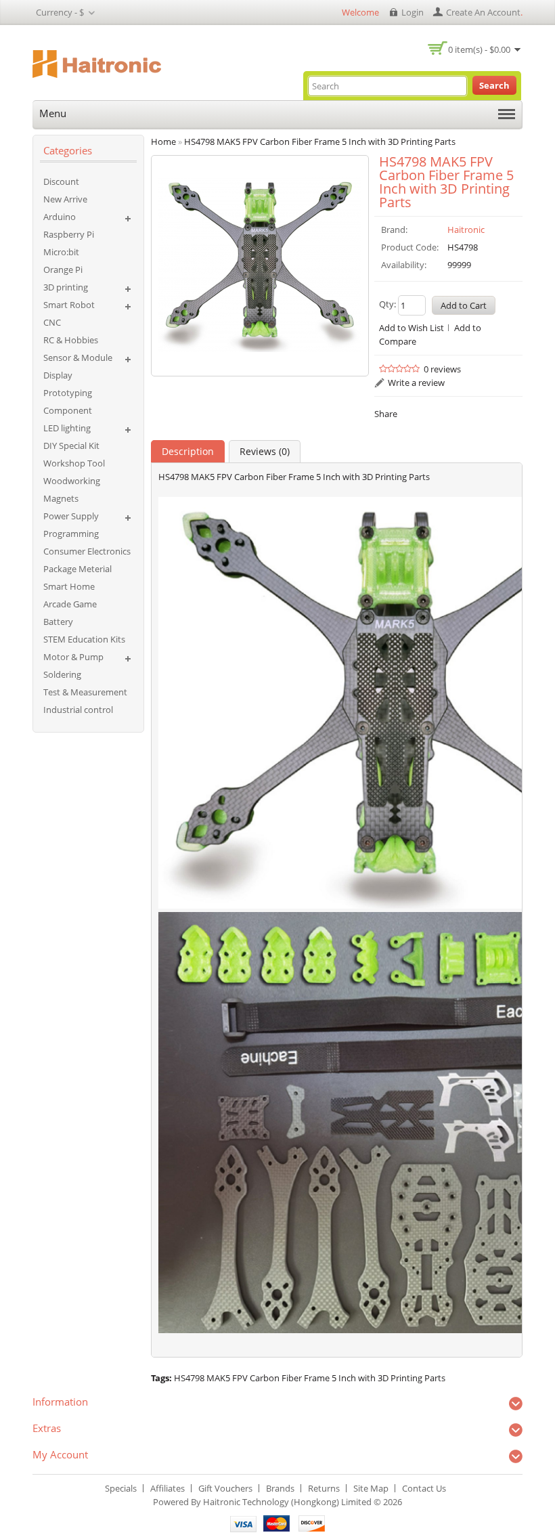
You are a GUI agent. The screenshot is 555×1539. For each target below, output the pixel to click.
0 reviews (442, 369)
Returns (324, 1488)
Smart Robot (69, 305)
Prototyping (67, 393)
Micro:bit (61, 252)
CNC (52, 322)
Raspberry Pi (68, 234)
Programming (71, 533)
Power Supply (71, 516)
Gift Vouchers (225, 1488)
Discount (61, 181)
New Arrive (65, 199)
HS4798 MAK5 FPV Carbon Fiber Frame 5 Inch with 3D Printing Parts (309, 1378)
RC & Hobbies (70, 340)
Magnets (61, 498)
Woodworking (71, 481)
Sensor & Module (77, 357)
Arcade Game (70, 604)
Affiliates (167, 1488)
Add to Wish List (411, 328)
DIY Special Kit (71, 445)
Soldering (62, 674)
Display (57, 375)
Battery (58, 621)
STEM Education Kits (84, 639)
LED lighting (67, 428)
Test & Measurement (85, 692)
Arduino (59, 217)
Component (67, 410)
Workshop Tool (74, 463)
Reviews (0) (265, 451)
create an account (483, 12)
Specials (121, 1488)
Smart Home (69, 586)
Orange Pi (63, 269)
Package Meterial (77, 569)
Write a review (416, 382)
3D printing (65, 287)
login (412, 12)
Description (188, 451)
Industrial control (78, 709)
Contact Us (424, 1488)
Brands (280, 1488)
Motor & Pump (73, 657)
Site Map (370, 1488)
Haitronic (466, 229)
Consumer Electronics (87, 551)
